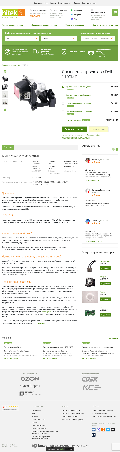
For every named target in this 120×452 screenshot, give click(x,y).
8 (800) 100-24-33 (40, 10)
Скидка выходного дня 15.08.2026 (58, 347)
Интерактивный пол (99, 413)
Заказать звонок (35, 15)
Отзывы (77, 3)
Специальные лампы (74, 25)
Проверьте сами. (39, 323)
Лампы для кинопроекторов (44, 25)
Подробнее (105, 268)
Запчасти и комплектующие (105, 25)
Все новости (113, 338)
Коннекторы (105, 261)
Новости (53, 3)
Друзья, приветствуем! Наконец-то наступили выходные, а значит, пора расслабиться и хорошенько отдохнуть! (58, 353)
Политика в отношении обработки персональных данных (45, 432)
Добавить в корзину (74, 129)
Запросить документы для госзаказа (76, 137)
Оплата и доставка (65, 3)
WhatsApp (78, 10)
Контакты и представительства (104, 416)
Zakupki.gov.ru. (46, 312)
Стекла (102, 292)
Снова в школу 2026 (12, 347)
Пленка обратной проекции (102, 410)
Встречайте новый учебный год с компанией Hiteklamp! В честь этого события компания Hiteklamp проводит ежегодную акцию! (20, 353)
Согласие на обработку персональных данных (41, 437)
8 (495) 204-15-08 (60, 10)
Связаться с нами (89, 3)
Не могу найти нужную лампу (73, 135)
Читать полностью (92, 180)
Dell (19, 65)
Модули (103, 277)
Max (75, 19)
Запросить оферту (94, 135)
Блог (46, 3)
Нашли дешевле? (98, 129)
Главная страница (9, 65)
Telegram (77, 15)
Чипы (102, 308)
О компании (38, 3)
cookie (62, 449)
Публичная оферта (39, 429)
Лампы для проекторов (12, 25)
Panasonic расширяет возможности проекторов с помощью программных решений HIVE (98, 347)
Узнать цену (112, 120)
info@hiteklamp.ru (98, 12)
